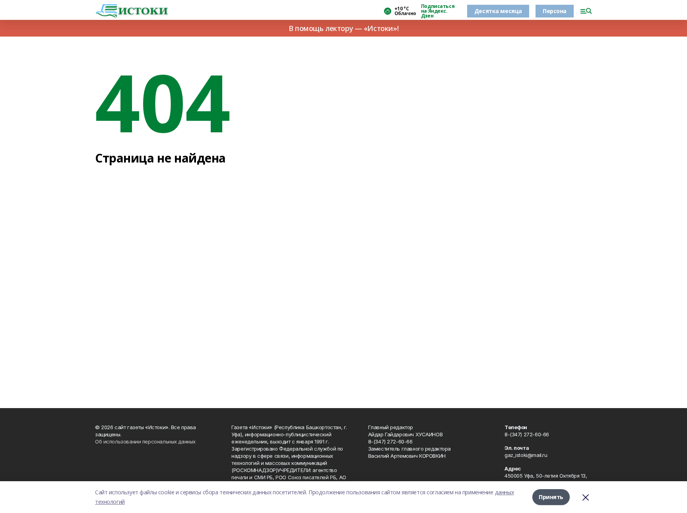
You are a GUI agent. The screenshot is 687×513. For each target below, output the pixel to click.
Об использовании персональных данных (145, 441)
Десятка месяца (498, 11)
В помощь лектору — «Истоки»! (343, 28)
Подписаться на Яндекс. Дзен (437, 11)
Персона (555, 11)
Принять (551, 497)
